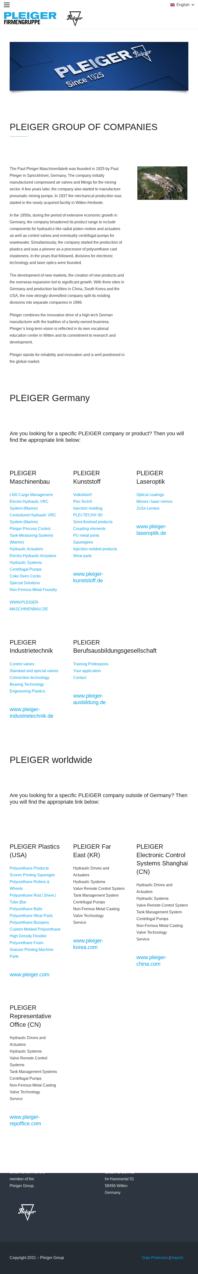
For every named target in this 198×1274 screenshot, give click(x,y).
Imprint (177, 1258)
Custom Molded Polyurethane (35, 929)
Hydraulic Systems (26, 562)
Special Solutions (25, 583)
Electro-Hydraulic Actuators (33, 556)
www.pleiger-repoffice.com (25, 1120)
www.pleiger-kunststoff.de (88, 577)
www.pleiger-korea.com (88, 944)
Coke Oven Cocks (25, 576)
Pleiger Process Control (30, 529)
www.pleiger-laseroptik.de (151, 529)
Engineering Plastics (27, 691)
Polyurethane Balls (26, 909)
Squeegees (83, 542)
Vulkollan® (82, 495)
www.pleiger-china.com (151, 960)
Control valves (22, 664)
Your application (87, 671)
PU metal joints (86, 535)
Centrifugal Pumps (26, 569)
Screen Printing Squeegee (32, 875)
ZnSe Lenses (147, 508)
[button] (182, 5)
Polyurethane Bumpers (29, 922)
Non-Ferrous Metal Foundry (33, 590)
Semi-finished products (93, 522)
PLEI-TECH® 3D (88, 515)
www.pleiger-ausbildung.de (89, 699)
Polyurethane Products (29, 868)
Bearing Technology (27, 684)
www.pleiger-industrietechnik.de (31, 712)
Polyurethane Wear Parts (31, 916)
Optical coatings (150, 495)
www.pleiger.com (29, 974)
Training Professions (90, 664)
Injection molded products (95, 549)
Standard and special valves (34, 671)
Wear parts (82, 556)
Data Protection (155, 1258)
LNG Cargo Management (31, 495)
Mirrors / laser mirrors (154, 501)
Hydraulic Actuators (26, 549)
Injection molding (87, 508)
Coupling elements (89, 529)
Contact (79, 678)
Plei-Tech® (82, 501)
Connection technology (29, 678)
